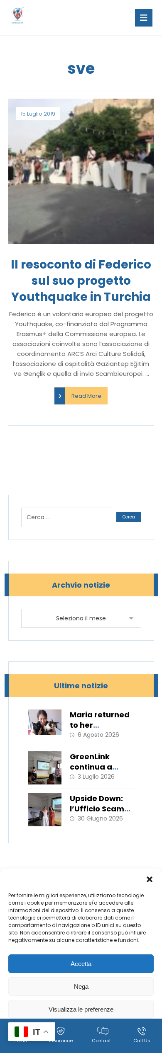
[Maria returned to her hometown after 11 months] (44, 726)
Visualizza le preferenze (81, 1009)
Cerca (129, 517)
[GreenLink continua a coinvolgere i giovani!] (44, 767)
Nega (81, 986)
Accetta (81, 963)
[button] (149, 879)
